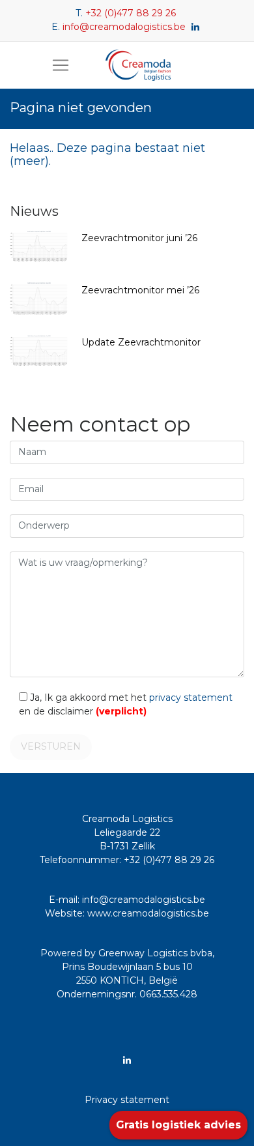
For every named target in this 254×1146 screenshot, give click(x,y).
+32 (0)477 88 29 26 (130, 13)
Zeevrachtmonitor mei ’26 (140, 290)
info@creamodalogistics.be (124, 27)
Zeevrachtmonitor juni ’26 (139, 238)
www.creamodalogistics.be (148, 913)
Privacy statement (127, 1100)
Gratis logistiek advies (178, 1125)
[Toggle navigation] (60, 65)
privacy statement (191, 697)
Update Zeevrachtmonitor (141, 342)
